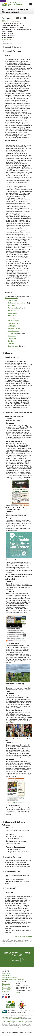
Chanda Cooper (12, 300)
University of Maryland (16, 1018)
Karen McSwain (13, 310)
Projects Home (6, 973)
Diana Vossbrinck (13, 331)
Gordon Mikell (12, 313)
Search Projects (6, 975)
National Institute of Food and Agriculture (19, 1021)
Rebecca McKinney (14, 308)
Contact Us (19, 992)
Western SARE (6, 992)
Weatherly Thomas (14, 328)
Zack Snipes (12, 326)
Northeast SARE (6, 988)
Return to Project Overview (23, 936)
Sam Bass (11, 341)
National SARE (6, 984)
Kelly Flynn (11, 305)
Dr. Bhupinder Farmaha (15, 303)
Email (4, 41)
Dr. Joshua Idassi (13, 346)
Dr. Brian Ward (12, 333)
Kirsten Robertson (13, 321)
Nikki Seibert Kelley (14, 323)
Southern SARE (6, 990)
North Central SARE (7, 986)
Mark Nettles (12, 316)
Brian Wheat (12, 336)
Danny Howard (12, 338)
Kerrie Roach (12, 318)
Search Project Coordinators (10, 977)
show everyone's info (11, 298)
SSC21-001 (10, 21)
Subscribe (15, 960)
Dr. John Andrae (6, 39)
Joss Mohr (11, 343)
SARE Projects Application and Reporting (13, 979)
